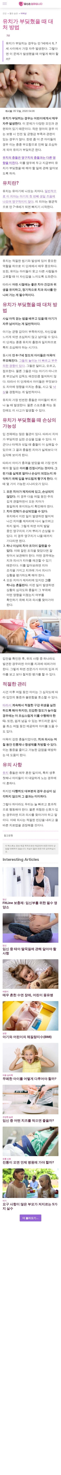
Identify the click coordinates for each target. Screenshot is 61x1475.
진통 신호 (7, 1159)
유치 (5, 772)
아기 (5, 1200)
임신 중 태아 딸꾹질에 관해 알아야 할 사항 (29, 951)
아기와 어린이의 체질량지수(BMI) (27, 1037)
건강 (5, 13)
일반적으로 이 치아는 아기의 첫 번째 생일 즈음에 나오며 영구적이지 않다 (29, 196)
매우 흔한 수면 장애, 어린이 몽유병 (28, 995)
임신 (5, 899)
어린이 (5, 991)
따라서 (7, 705)
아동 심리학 (8, 1075)
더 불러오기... (30, 1218)
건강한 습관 (8, 1117)
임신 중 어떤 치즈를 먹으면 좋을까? (28, 1120)
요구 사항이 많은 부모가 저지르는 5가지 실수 (30, 1206)
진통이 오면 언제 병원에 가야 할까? (28, 1162)
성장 (5, 1033)
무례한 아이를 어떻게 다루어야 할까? (29, 1079)
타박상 (24, 13)
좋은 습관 (13, 13)
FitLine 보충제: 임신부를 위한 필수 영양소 (30, 905)
